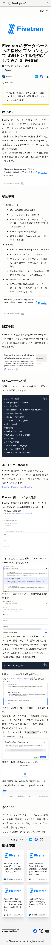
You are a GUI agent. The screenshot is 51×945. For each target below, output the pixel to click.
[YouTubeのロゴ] (47, 931)
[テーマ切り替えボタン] (48, 3)
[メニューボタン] (4, 3)
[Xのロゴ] (41, 931)
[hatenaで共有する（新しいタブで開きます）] (36, 76)
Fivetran (8, 70)
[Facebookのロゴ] (35, 931)
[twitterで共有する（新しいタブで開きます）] (47, 76)
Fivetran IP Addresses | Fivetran (17, 486)
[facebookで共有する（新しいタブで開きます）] (41, 76)
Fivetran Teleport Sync (18, 678)
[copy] (45, 398)
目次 (42, 10)
